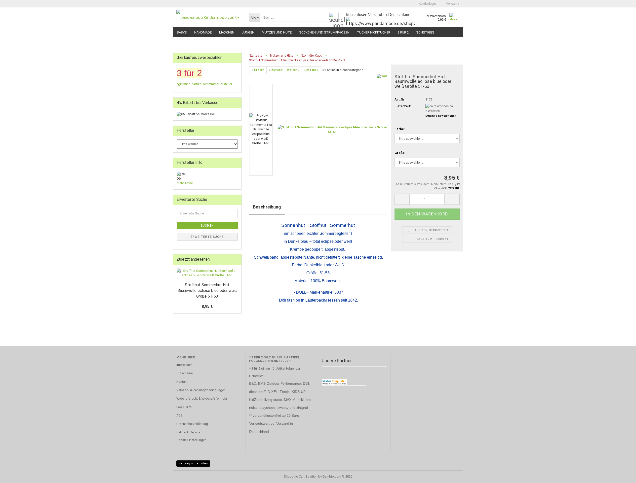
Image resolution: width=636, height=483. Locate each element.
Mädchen (226, 32)
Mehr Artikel (185, 183)
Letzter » (311, 70)
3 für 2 (403, 32)
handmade (203, 32)
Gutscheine (184, 373)
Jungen (248, 32)
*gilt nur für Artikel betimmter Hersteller (204, 84)
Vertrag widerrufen (193, 463)
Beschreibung (267, 206)
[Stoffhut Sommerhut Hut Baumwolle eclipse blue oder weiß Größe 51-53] (332, 129)
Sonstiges (425, 32)
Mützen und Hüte (277, 32)
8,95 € (207, 306)
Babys (182, 32)
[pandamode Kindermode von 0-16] (209, 17)
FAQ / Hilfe (184, 407)
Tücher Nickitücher (373, 32)
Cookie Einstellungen (191, 440)
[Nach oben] (622, 475)
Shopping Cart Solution (301, 476)
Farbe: (400, 129)
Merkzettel (452, 3)
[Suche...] (334, 17)
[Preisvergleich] (334, 382)
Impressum (184, 365)
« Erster (258, 70)
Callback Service (188, 432)
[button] (402, 199)
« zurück (275, 70)
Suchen (207, 225)
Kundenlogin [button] (426, 3)
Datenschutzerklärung (192, 424)
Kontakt (182, 381)
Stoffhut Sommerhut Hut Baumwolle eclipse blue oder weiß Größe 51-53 (207, 290)
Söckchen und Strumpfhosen (324, 32)
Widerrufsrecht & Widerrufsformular (202, 398)
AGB (179, 415)
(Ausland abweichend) (440, 115)
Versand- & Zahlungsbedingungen (201, 390)
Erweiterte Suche (207, 237)
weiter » (293, 70)
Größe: (400, 153)
